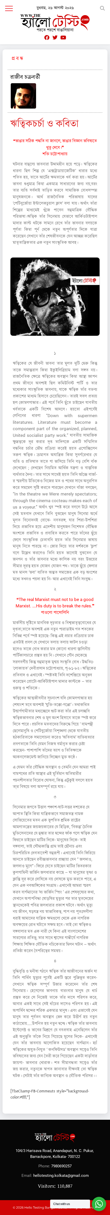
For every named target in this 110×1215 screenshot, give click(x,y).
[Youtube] (63, 38)
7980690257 (61, 1166)
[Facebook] (47, 38)
